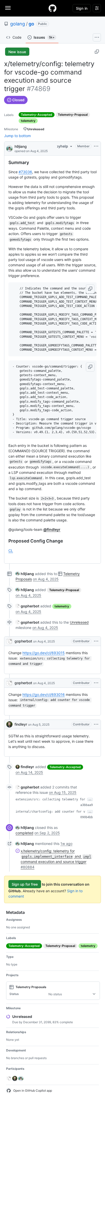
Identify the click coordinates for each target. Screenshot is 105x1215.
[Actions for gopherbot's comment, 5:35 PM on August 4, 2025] (96, 641)
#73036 (25, 172)
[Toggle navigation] (8, 8)
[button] (90, 289)
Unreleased (79, 622)
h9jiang (21, 146)
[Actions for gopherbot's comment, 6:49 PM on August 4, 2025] (96, 682)
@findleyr (51, 529)
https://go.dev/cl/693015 (43, 653)
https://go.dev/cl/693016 (43, 694)
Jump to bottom (17, 136)
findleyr (21, 724)
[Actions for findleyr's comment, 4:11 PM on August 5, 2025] (96, 724)
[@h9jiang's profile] (9, 148)
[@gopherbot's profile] (9, 641)
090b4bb (86, 817)
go (31, 23)
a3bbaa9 (86, 805)
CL (10, 550)
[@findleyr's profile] (9, 724)
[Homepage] (52, 8)
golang (17, 23)
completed (24, 833)
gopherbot (23, 641)
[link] (25, 573)
